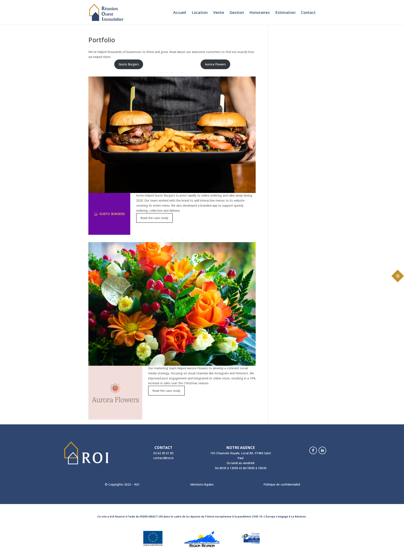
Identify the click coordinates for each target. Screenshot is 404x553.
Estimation (285, 13)
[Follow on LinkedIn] (322, 450)
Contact (308, 13)
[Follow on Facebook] (313, 450)
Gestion (237, 13)
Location (200, 13)
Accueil (179, 13)
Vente (218, 13)
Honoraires (259, 13)
